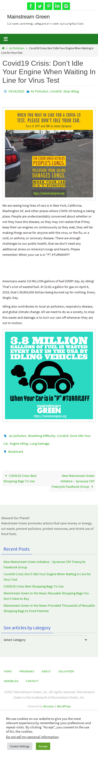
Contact (32, 677)
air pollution (18, 434)
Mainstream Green (28, 17)
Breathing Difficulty (41, 434)
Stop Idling (71, 91)
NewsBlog (11, 677)
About (46, 667)
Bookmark (15, 448)
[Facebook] (31, 6)
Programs (26, 667)
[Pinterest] (48, 6)
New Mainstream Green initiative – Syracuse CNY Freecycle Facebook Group (73, 476)
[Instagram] (66, 6)
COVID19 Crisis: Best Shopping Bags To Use (20, 474)
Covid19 (56, 91)
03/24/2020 (16, 91)
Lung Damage (39, 441)
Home (8, 667)
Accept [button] (43, 746)
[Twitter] (40, 6)
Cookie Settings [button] (19, 746)
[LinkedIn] (57, 6)
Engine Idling (19, 441)
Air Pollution (16, 48)
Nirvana (48, 702)
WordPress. (64, 702)
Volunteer (66, 667)
